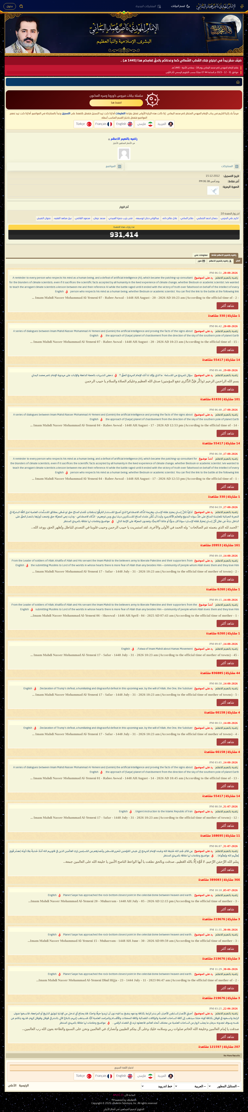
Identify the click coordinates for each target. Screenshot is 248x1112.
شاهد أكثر (227, 306)
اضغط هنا (116, 102)
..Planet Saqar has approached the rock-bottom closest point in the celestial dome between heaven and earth (128, 895)
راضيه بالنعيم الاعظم (218, 261)
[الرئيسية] (242, 6)
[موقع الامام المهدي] (216, 6)
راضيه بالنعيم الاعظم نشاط (223, 255)
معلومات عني (201, 255)
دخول (10, 6)
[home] (238, 82)
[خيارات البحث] (21, 6)
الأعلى (12, 1085)
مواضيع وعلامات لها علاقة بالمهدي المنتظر (87, 521)
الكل (238, 261)
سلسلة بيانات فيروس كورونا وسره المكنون (116, 95)
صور (200, 261)
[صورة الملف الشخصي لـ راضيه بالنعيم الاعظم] (124, 153)
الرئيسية (24, 1085)
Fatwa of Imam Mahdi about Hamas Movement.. (165, 649)
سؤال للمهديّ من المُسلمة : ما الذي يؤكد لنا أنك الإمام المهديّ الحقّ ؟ (156, 375)
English (59, 291)
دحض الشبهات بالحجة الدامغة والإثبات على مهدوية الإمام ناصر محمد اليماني (72, 375)
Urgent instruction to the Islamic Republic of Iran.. (163, 811)
